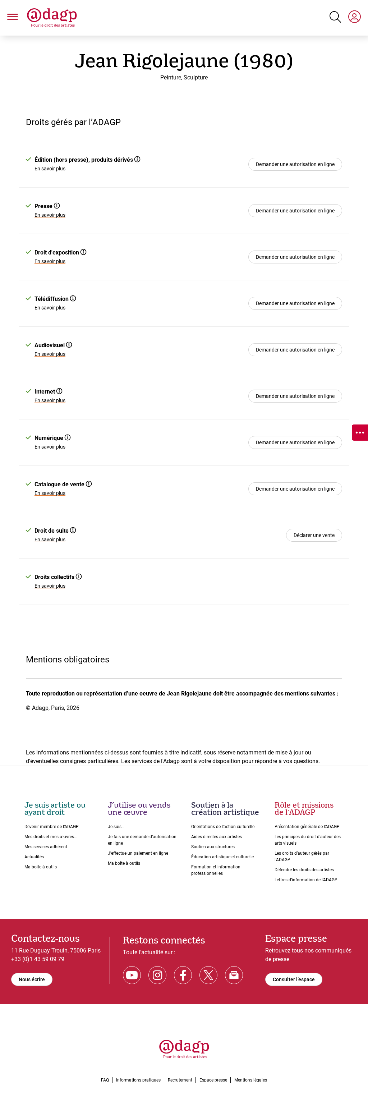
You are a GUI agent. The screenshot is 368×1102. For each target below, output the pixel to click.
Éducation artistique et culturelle (222, 856)
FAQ (105, 1080)
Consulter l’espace (294, 979)
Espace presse (213, 1080)
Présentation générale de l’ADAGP (307, 826)
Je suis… (116, 826)
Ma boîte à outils (124, 863)
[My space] (354, 18)
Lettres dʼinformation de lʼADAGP (306, 879)
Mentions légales (250, 1080)
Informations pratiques (138, 1080)
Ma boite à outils (40, 866)
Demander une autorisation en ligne (295, 164)
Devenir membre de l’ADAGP (51, 826)
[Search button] (335, 17)
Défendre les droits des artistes (304, 869)
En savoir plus (49, 168)
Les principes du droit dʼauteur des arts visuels (308, 840)
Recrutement (180, 1080)
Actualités (34, 856)
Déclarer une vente (314, 535)
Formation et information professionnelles (215, 870)
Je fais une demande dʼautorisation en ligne (142, 840)
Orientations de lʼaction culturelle (222, 826)
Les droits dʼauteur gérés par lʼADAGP (302, 856)
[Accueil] (52, 17)
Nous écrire (32, 979)
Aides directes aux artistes (216, 836)
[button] (12, 18)
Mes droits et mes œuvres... (50, 836)
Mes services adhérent (45, 846)
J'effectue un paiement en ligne (138, 853)
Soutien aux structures (213, 846)
